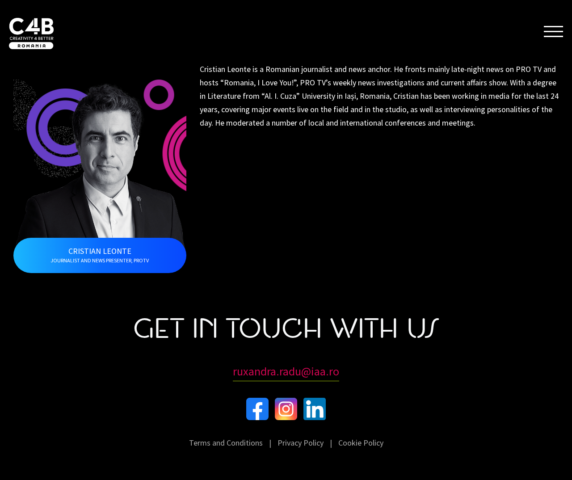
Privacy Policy (301, 443)
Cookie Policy (360, 443)
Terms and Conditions (226, 443)
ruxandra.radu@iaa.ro (286, 371)
